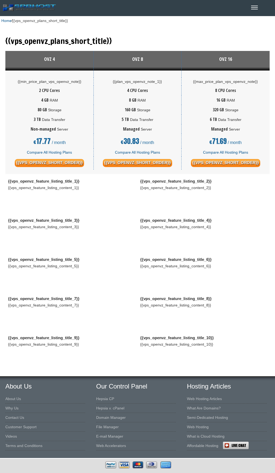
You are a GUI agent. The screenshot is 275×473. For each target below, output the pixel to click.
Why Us (12, 408)
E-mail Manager (109, 436)
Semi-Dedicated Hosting (207, 417)
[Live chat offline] (249, 445)
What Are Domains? (204, 408)
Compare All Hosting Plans (49, 152)
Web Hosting (198, 427)
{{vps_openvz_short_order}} (49, 162)
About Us (13, 399)
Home (6, 21)
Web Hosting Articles (204, 399)
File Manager (107, 427)
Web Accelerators (111, 446)
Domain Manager (111, 417)
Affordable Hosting (202, 446)
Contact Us (14, 417)
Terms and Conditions (23, 446)
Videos (11, 436)
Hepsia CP (105, 399)
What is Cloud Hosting (206, 436)
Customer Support (21, 427)
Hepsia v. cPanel (110, 408)
